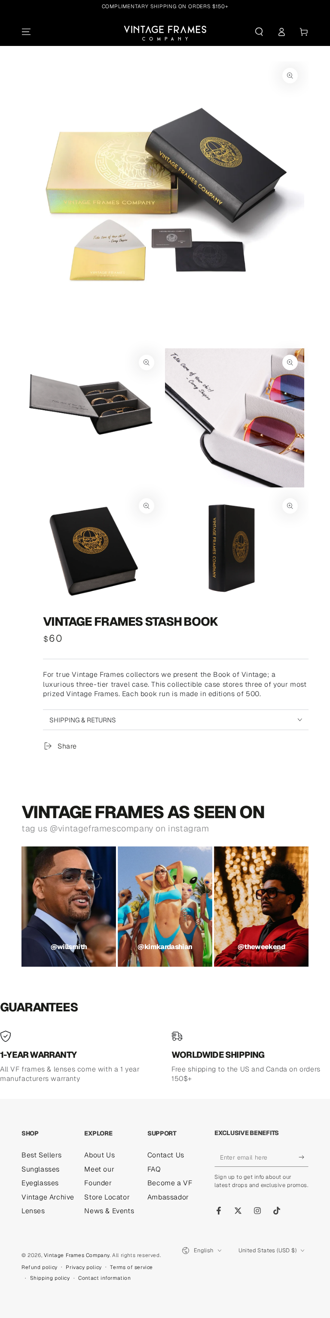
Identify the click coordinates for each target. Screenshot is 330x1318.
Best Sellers (41, 1155)
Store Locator (107, 1197)
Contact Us (165, 1155)
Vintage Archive (47, 1197)
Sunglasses (40, 1169)
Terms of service (131, 1267)
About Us (99, 1155)
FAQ (154, 1169)
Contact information (104, 1278)
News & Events (109, 1210)
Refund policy (39, 1267)
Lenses (33, 1210)
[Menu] (26, 31)
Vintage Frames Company (77, 1255)
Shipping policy (50, 1278)
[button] (259, 31)
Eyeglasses (40, 1182)
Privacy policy (83, 1267)
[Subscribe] (304, 1157)
